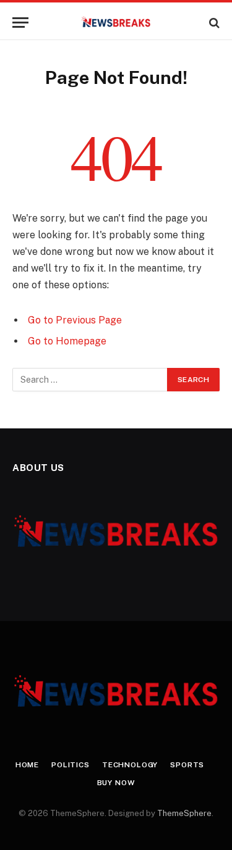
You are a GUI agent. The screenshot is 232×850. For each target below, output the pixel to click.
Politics (70, 764)
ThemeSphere (184, 813)
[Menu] (20, 22)
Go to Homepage (67, 341)
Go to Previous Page (75, 320)
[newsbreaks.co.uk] (116, 22)
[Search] (213, 22)
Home (27, 764)
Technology (130, 764)
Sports (187, 764)
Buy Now (116, 782)
